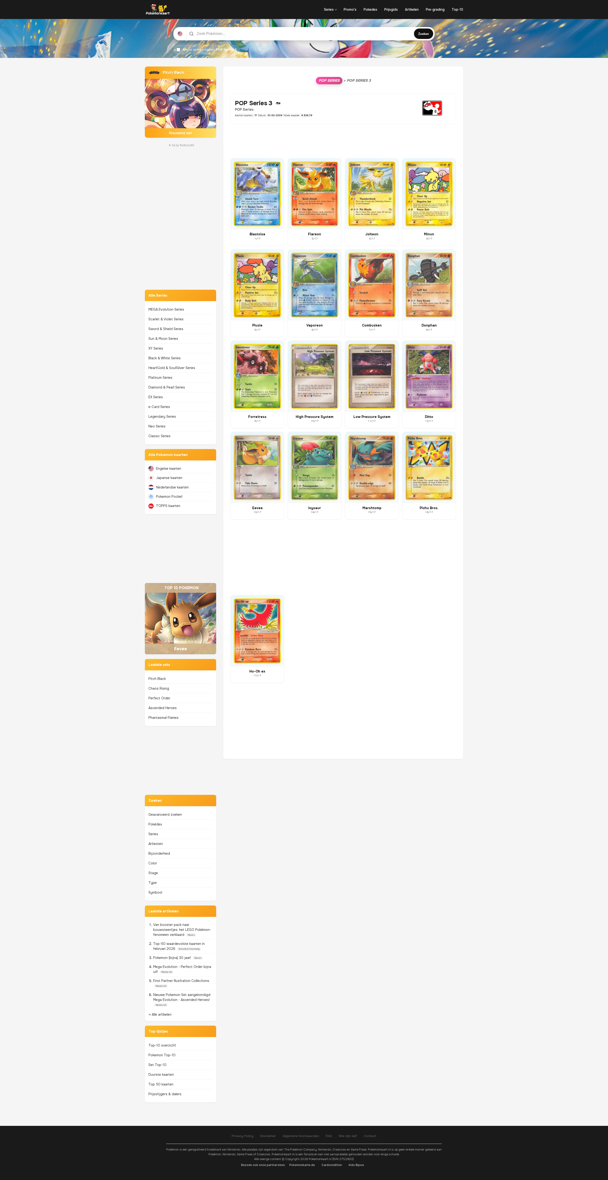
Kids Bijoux (356, 1165)
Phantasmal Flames (163, 718)
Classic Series (159, 436)
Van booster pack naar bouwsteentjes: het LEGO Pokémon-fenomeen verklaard (182, 930)
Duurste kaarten (161, 1074)
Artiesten (155, 844)
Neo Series (157, 426)
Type (152, 883)
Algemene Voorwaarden (301, 1136)
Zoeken (423, 34)
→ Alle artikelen (159, 1014)
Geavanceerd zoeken (165, 814)
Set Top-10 (157, 1065)
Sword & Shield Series (165, 329)
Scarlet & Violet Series (166, 319)
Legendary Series (162, 416)
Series (329, 9)
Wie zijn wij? (348, 1136)
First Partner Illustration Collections (181, 981)
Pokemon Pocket (169, 496)
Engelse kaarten (168, 468)
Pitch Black (157, 679)
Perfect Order (159, 698)
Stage (153, 873)
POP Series (329, 80)
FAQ (329, 1136)
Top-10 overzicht (162, 1045)
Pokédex (155, 824)
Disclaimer (268, 1136)
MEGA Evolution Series (166, 309)
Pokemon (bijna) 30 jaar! (172, 958)
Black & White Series (164, 358)
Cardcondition (332, 1165)
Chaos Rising (158, 688)
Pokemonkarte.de (302, 1165)
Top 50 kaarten (160, 1084)
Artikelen (412, 9)
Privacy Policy (242, 1136)
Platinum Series (160, 377)
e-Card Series (159, 407)
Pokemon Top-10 (162, 1055)
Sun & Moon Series (163, 338)
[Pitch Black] (180, 102)
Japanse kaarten (169, 478)
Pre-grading (435, 9)
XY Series (155, 348)
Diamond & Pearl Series (166, 387)
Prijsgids (391, 9)
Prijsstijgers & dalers (164, 1094)
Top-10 (457, 9)
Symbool (155, 892)
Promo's (350, 9)
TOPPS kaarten (168, 506)
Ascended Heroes (162, 708)
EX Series (155, 397)
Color (152, 863)
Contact (370, 1136)
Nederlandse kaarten (172, 487)
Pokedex (370, 9)
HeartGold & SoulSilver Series (171, 368)
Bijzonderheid (159, 853)
